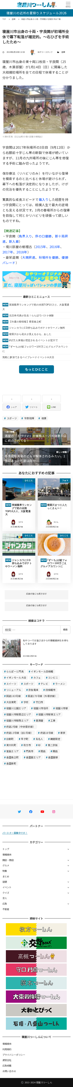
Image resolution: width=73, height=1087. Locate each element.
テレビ (44, 683)
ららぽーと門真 (15, 671)
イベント (7, 887)
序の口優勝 (43, 236)
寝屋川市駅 (62, 708)
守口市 (39, 702)
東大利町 (11, 745)
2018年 (21, 252)
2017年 (7, 252)
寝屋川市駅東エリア (49, 714)
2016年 (54, 246)
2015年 (40, 246)
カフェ (37, 677)
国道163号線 (13, 696)
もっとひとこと (36, 369)
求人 (4, 898)
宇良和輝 (29, 418)
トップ (5, 849)
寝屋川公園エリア (16, 708)
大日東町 (11, 702)
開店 (55, 751)
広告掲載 (7, 1065)
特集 (4, 870)
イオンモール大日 (16, 677)
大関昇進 (28, 257)
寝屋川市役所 (40, 708)
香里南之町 (12, 757)
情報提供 (7, 854)
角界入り (25, 236)
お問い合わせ (9, 1071)
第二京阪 (53, 745)
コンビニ (53, 677)
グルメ (5, 865)
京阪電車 (33, 689)
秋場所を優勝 (49, 257)
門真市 (29, 751)
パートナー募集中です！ (15, 832)
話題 (63, 52)
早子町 (24, 739)
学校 (26, 702)
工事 (53, 720)
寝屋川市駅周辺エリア (18, 714)
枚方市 (27, 745)
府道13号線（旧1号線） (19, 732)
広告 (4, 903)
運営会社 (7, 1060)
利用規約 (7, 1049)
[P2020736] (37, 109)
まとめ (5, 876)
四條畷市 (51, 689)
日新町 (10, 739)
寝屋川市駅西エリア (17, 720)
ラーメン (60, 683)
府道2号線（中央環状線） (20, 726)
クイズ (5, 892)
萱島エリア (12, 751)
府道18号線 (46, 732)
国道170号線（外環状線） (42, 696)
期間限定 (55, 739)
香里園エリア (33, 757)
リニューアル (13, 689)
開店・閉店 (8, 860)
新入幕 (14, 241)
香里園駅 (53, 757)
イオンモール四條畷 (42, 671)
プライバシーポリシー (13, 1054)
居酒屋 (39, 720)
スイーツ (11, 683)
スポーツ (11, 418)
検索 (65, 629)
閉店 (43, 751)
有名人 (39, 739)
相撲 (43, 418)
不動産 (5, 909)
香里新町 (11, 763)
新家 (62, 732)
